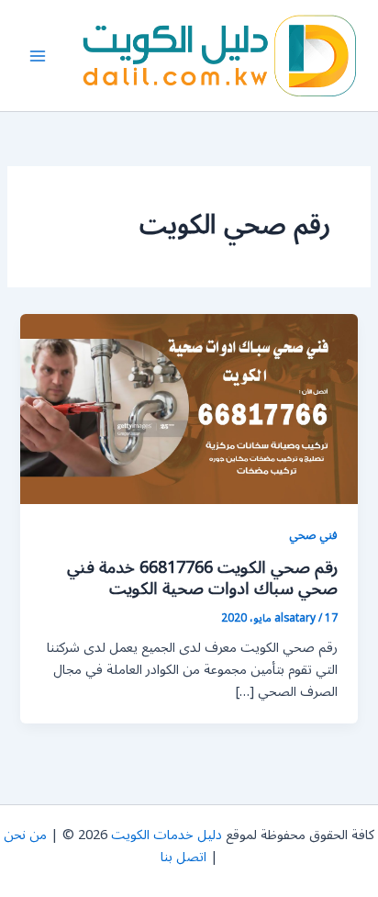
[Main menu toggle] (37, 56)
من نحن (25, 835)
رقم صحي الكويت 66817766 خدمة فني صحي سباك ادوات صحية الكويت (202, 578)
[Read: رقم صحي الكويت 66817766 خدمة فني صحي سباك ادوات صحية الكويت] (188, 409)
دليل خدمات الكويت (166, 835)
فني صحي (313, 534)
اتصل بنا (183, 857)
